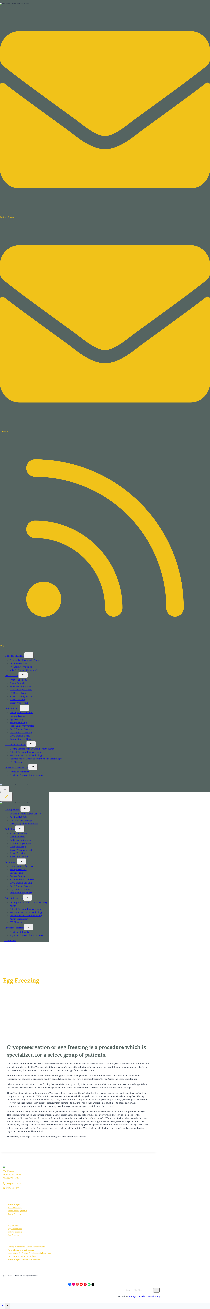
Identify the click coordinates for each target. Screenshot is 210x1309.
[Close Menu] (6, 797)
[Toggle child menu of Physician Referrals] (33, 767)
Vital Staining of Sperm (21, 689)
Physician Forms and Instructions (26, 775)
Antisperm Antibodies (20, 686)
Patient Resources (15, 744)
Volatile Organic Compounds (24, 670)
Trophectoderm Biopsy (21, 739)
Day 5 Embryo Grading (21, 732)
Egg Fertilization (15, 1229)
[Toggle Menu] (5, 789)
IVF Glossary (16, 762)
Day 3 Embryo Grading (21, 729)
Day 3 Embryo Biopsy (20, 735)
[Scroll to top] (2, 1306)
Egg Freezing (16, 719)
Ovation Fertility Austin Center (25, 660)
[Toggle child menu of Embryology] (24, 708)
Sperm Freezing (17, 699)
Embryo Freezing (18, 722)
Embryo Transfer (18, 716)
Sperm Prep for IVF (19, 703)
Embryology (12, 708)
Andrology (11, 675)
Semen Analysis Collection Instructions (24, 1259)
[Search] (156, 1290)
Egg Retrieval (13, 1225)
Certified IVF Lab (18, 663)
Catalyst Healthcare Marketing (144, 1296)
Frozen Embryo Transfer (22, 725)
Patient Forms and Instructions (25, 752)
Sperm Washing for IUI (21, 696)
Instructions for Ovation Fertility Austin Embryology (35, 758)
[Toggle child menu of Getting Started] (29, 655)
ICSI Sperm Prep (18, 693)
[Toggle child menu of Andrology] (23, 675)
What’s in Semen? (18, 679)
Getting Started (14, 656)
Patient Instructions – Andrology (26, 755)
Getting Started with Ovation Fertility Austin (32, 748)
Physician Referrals (16, 767)
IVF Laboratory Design (21, 666)
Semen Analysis (17, 683)
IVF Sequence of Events (21, 712)
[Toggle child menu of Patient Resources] (31, 744)
